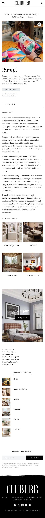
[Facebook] (15, 505)
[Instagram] (22, 505)
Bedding (8, 96)
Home (7, 14)
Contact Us (28, 499)
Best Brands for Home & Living (25, 14)
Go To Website (11, 89)
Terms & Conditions (33, 497)
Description (10, 104)
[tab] (10, 104)
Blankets (13, 96)
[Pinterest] (26, 505)
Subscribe (33, 457)
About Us (5, 497)
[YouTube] (30, 505)
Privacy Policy (17, 497)
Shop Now (22, 317)
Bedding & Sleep (18, 17)
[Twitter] (19, 505)
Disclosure (17, 499)
